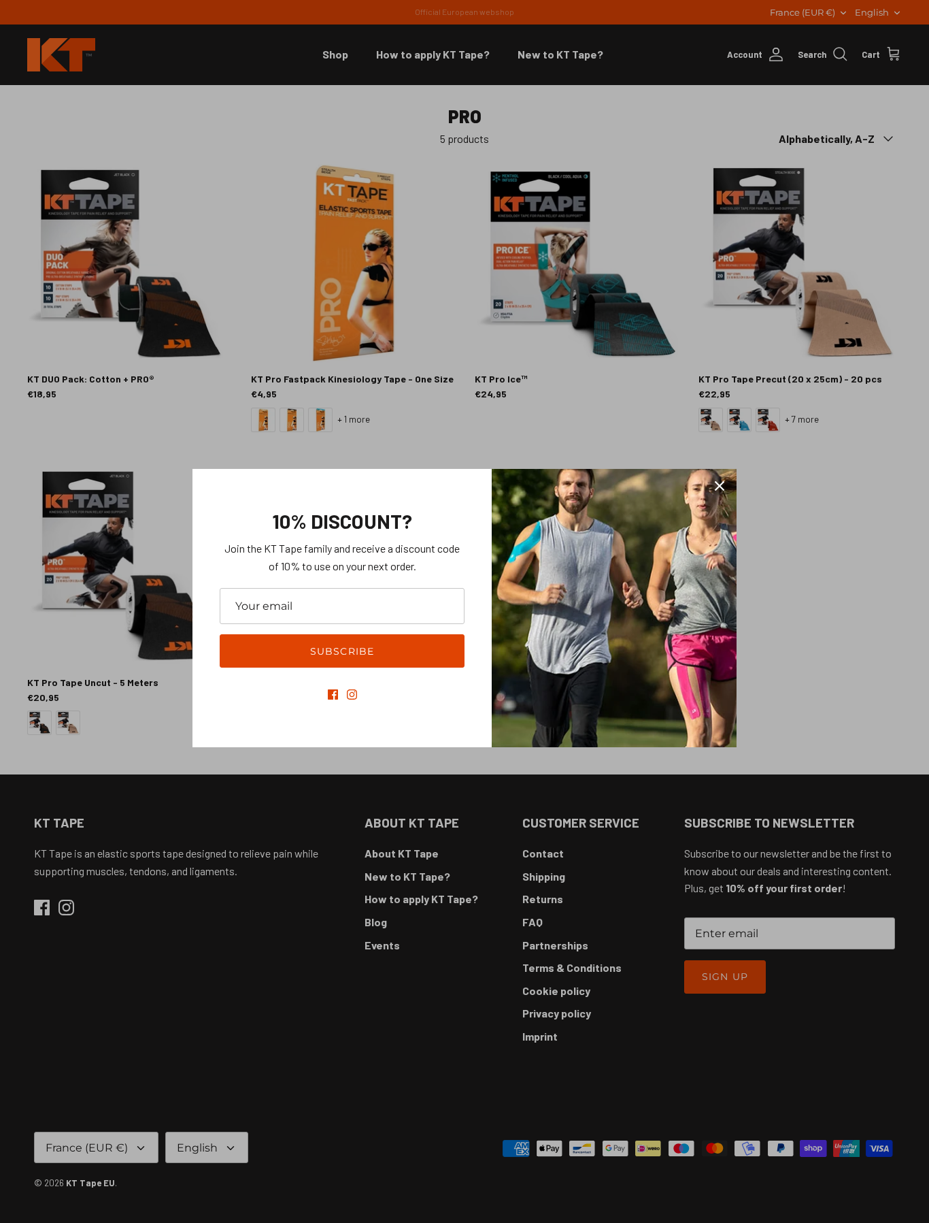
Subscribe (342, 651)
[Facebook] (333, 694)
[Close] (719, 486)
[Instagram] (352, 694)
